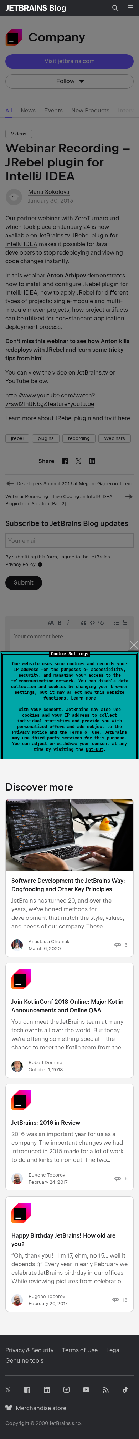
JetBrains (60, 1423)
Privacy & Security (29, 1350)
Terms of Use (84, 732)
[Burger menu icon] (130, 8)
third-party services (57, 738)
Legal (113, 1350)
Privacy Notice (29, 732)
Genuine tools (24, 1360)
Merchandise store (39, 1408)
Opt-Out (94, 749)
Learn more (83, 698)
